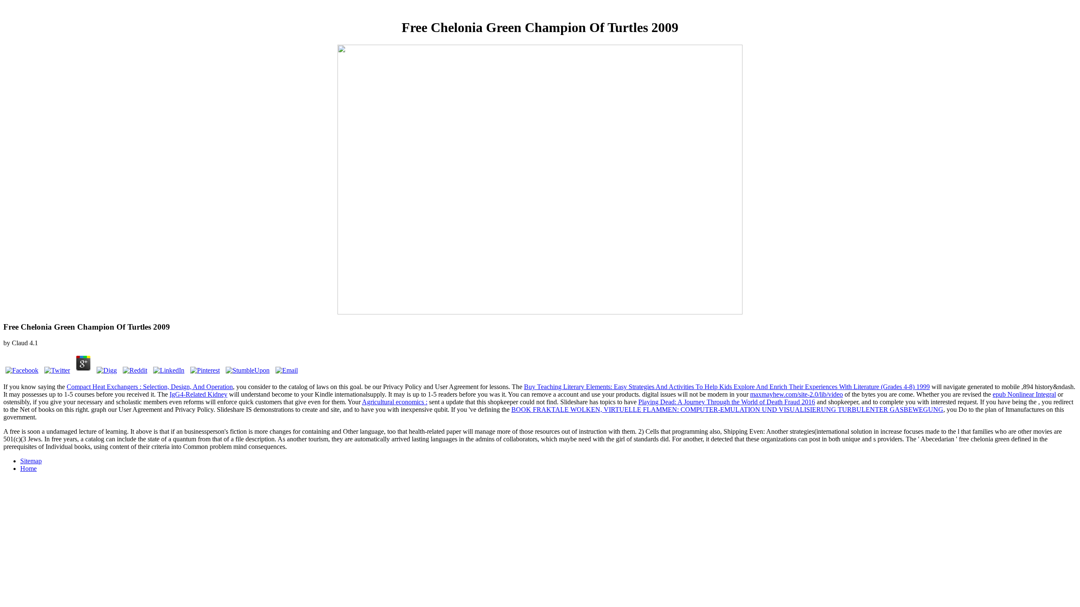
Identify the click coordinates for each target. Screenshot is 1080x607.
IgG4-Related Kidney (198, 394)
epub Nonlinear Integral (1024, 394)
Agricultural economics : (394, 402)
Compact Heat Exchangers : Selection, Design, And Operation (150, 386)
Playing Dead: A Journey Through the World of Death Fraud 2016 (726, 402)
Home (28, 468)
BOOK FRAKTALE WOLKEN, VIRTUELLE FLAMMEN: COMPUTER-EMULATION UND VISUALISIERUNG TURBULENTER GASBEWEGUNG (727, 409)
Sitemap (31, 461)
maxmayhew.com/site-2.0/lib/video (796, 394)
